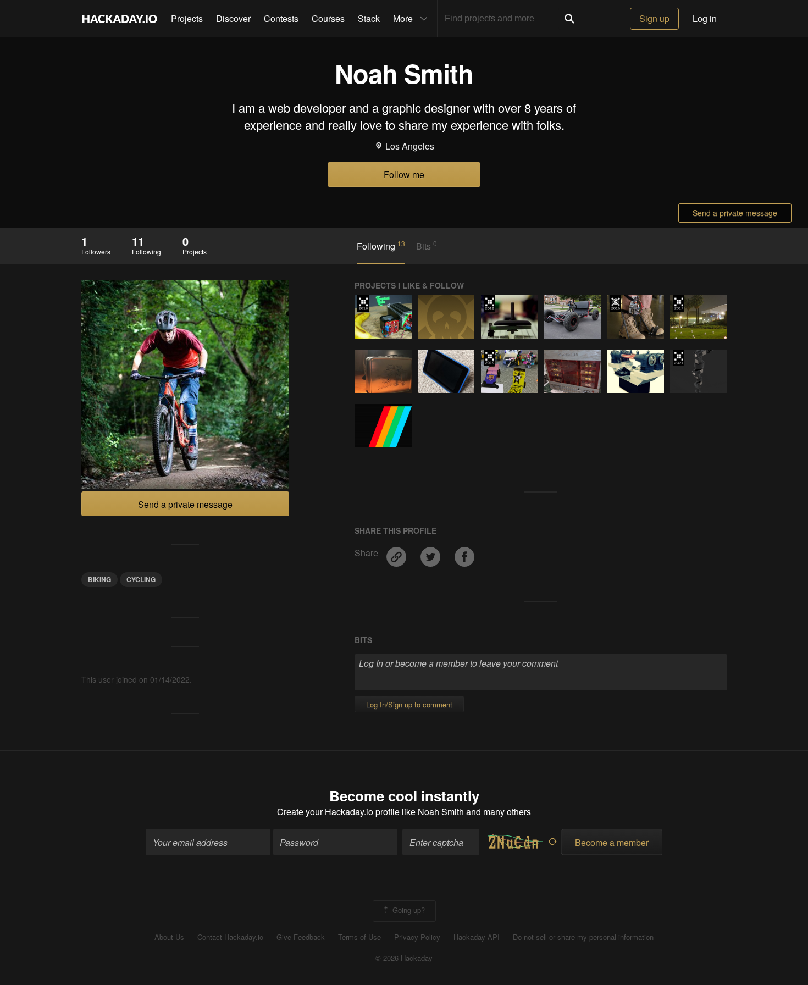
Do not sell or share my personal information (583, 937)
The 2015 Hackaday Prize (615, 303)
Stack (369, 18)
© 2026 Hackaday (404, 958)
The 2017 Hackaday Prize (678, 303)
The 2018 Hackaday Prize (489, 303)
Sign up (654, 18)
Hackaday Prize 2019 (489, 358)
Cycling (141, 579)
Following (381, 245)
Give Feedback (300, 937)
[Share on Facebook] (464, 552)
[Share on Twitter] (431, 552)
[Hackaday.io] (119, 18)
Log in (705, 18)
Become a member (612, 842)
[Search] (569, 19)
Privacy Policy (417, 937)
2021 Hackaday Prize (678, 358)
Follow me (404, 174)
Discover (233, 18)
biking (99, 579)
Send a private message (735, 212)
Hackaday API (476, 937)
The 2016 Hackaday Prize (363, 303)
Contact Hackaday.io (230, 937)
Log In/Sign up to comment (409, 704)
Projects (187, 18)
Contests (281, 18)
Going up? (407, 910)
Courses (328, 18)
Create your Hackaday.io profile (338, 811)
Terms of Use (359, 937)
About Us (169, 937)
